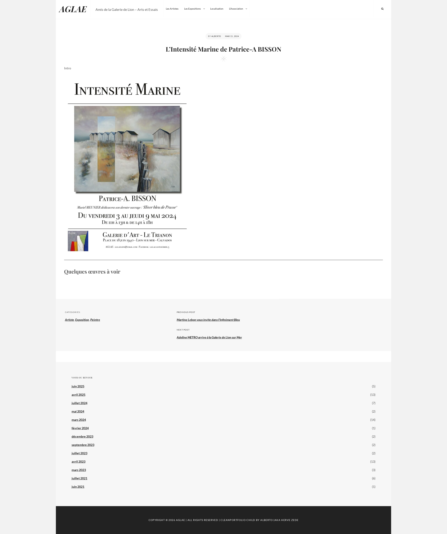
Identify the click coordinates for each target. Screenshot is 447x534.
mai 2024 (78, 411)
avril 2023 (78, 461)
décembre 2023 (82, 436)
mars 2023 (79, 470)
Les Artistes (172, 8)
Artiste (69, 320)
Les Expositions (192, 8)
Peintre (95, 320)
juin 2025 (78, 386)
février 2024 (80, 428)
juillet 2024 (79, 403)
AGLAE (73, 8)
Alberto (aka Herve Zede (279, 519)
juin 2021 (78, 487)
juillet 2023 (79, 453)
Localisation (216, 8)
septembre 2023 (83, 445)
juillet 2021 (79, 478)
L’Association (236, 8)
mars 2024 (79, 420)
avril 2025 (78, 395)
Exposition (82, 320)
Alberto (216, 36)
